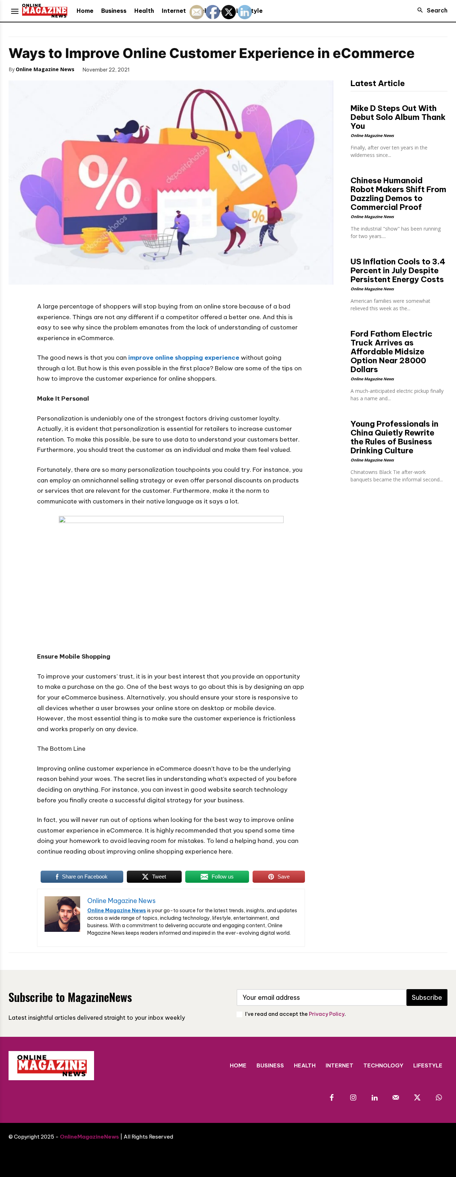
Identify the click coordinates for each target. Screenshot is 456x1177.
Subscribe (427, 997)
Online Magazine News (45, 69)
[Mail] (396, 1098)
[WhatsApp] (194, 69)
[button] (430, 10)
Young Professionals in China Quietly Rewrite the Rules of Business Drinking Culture (395, 437)
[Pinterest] (178, 69)
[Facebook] (145, 69)
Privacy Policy (326, 1014)
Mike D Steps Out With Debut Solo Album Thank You (398, 117)
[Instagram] (353, 1098)
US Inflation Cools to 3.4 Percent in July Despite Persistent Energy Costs (398, 270)
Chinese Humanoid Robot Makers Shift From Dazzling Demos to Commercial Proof (398, 193)
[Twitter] (162, 69)
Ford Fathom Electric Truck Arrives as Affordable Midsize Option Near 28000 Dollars (391, 351)
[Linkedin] (374, 1098)
